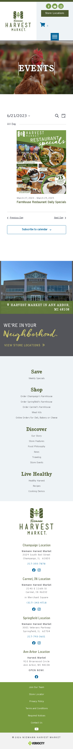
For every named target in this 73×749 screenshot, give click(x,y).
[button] (48, 6)
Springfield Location (36, 618)
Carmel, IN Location (36, 579)
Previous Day (16, 218)
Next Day (58, 218)
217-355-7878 (36, 564)
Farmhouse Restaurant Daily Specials (41, 202)
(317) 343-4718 (37, 603)
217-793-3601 (36, 637)
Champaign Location (36, 545)
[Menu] (55, 36)
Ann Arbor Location (36, 652)
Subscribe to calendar (34, 229)
